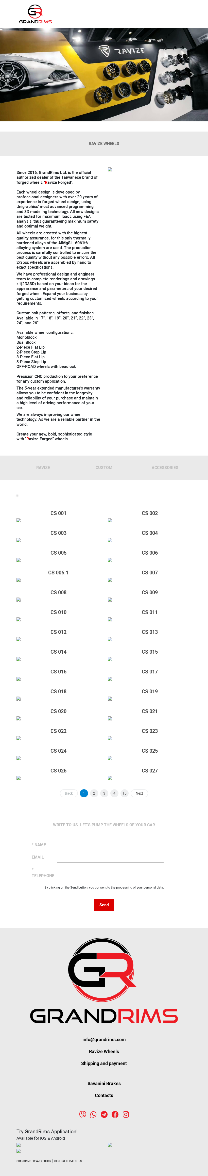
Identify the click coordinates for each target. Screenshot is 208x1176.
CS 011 (150, 612)
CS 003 (58, 533)
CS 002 (150, 513)
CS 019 (150, 691)
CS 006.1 (58, 573)
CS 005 (58, 553)
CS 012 (58, 632)
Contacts (104, 1095)
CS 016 (58, 672)
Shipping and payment (104, 1063)
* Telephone (42, 872)
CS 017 (150, 672)
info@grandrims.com (104, 1039)
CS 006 (150, 553)
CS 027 (150, 771)
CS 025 (150, 751)
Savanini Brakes (104, 1083)
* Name (39, 844)
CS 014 (58, 652)
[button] (15, 75)
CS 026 (58, 771)
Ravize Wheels (104, 1051)
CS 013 (150, 632)
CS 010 (58, 612)
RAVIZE (43, 467)
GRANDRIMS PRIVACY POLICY (33, 1161)
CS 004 (150, 533)
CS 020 (58, 711)
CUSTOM (104, 467)
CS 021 (150, 711)
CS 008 (58, 592)
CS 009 (150, 592)
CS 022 (58, 731)
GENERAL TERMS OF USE (68, 1161)
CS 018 (58, 691)
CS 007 (150, 573)
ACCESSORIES (165, 467)
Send (104, 905)
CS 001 (58, 513)
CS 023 (150, 731)
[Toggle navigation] (185, 14)
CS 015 (150, 652)
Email (38, 857)
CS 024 (58, 751)
